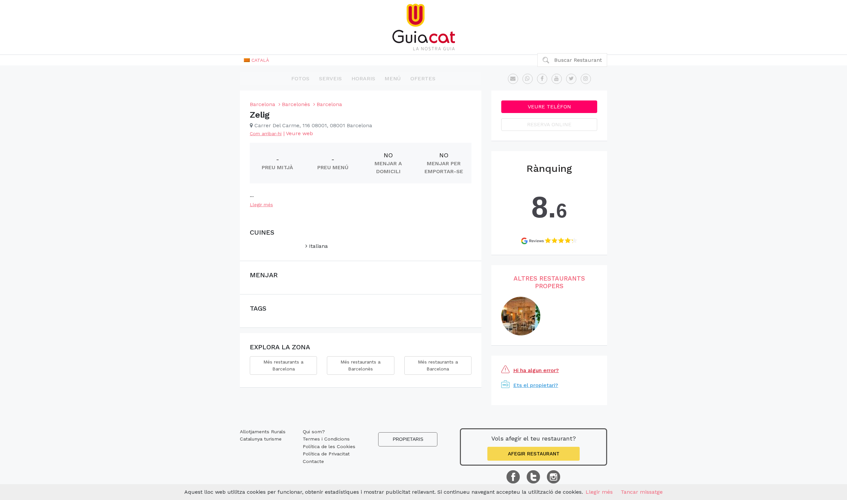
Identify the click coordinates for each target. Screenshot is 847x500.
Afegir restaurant (533, 454)
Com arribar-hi (266, 133)
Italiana (317, 246)
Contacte (313, 461)
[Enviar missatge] (513, 79)
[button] (256, 60)
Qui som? (314, 431)
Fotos (300, 78)
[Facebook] (542, 79)
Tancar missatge (642, 492)
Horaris (363, 78)
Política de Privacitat (326, 453)
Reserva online (549, 124)
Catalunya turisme (261, 439)
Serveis (330, 78)
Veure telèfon (549, 106)
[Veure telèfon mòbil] (527, 79)
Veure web (299, 133)
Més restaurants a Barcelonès (360, 365)
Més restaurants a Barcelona (283, 365)
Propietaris (408, 439)
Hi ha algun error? (536, 370)
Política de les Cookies (329, 446)
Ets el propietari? (535, 385)
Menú (392, 78)
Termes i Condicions (326, 439)
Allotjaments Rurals (263, 431)
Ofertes (422, 78)
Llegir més (261, 204)
